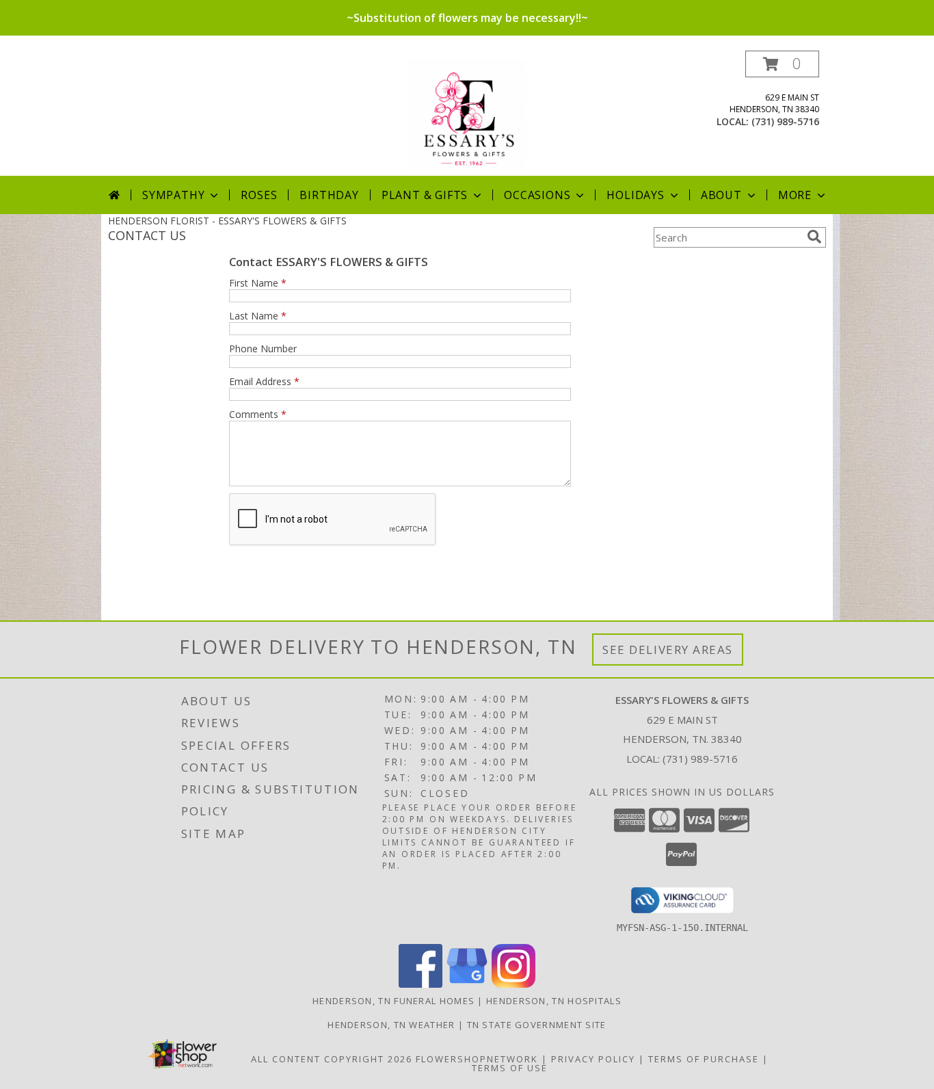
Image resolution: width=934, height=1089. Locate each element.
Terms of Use (510, 1068)
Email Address (264, 381)
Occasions (537, 194)
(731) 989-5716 (785, 121)
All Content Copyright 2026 (331, 1059)
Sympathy (173, 194)
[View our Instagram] (513, 984)
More (795, 194)
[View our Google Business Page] (467, 984)
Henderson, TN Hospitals (554, 1001)
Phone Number (263, 348)
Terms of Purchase (703, 1059)
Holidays (635, 194)
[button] (782, 64)
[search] (814, 236)
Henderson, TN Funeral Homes (393, 1001)
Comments (257, 414)
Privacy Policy (593, 1059)
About (721, 194)
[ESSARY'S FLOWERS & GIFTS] (467, 113)
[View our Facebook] (420, 984)
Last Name (257, 315)
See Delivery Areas (667, 649)
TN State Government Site (536, 1025)
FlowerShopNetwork (477, 1059)
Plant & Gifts (425, 194)
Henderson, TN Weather (391, 1025)
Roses (259, 194)
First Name (257, 282)
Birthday (328, 194)
